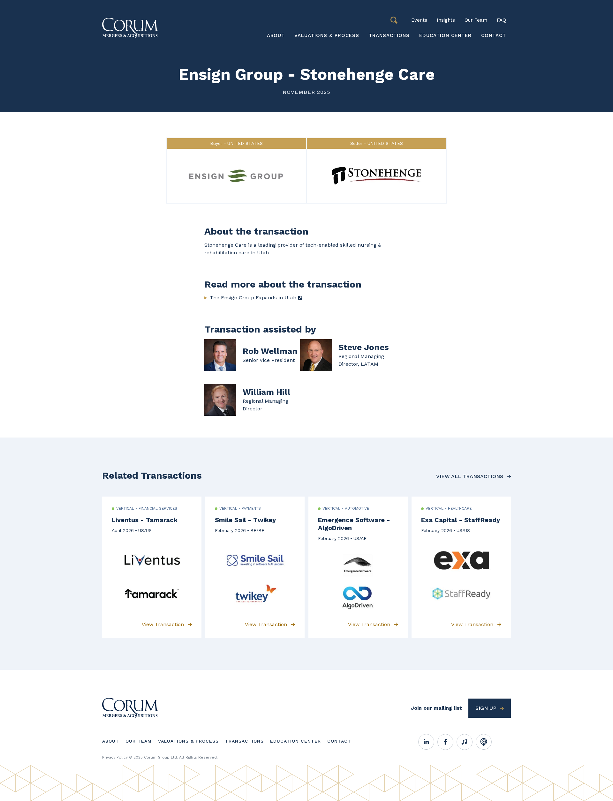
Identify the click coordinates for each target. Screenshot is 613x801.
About (276, 35)
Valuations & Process (326, 35)
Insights (446, 20)
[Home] (130, 707)
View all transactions (469, 476)
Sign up (485, 708)
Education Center (445, 35)
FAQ (501, 20)
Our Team (476, 20)
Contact (493, 35)
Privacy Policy (115, 757)
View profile (252, 355)
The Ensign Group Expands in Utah (253, 298)
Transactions (389, 35)
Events (419, 20)
